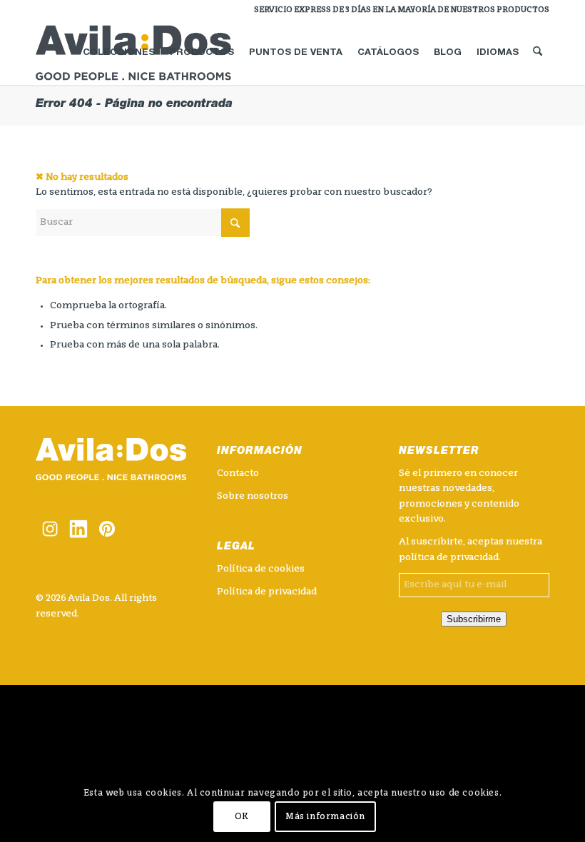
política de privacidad (449, 557)
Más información (325, 817)
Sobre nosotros (252, 496)
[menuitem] (398, 10)
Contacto (238, 473)
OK (242, 817)
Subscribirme (474, 619)
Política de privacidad (267, 592)
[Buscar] (537, 53)
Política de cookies (261, 569)
